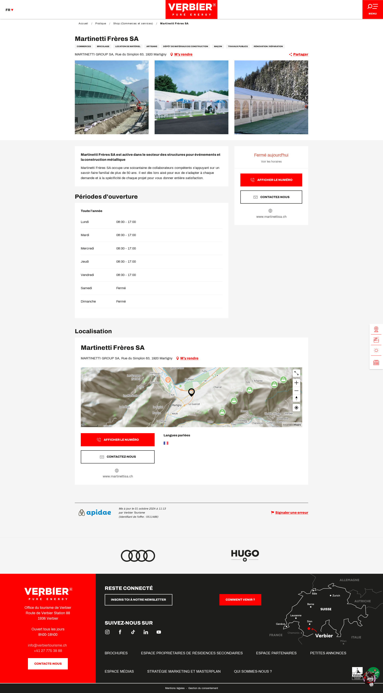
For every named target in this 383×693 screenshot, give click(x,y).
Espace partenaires (276, 653)
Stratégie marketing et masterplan (184, 671)
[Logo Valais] (357, 673)
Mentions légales (175, 688)
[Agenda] (376, 362)
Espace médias (119, 671)
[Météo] (376, 350)
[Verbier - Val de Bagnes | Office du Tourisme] (191, 9)
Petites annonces (328, 653)
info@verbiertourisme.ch (48, 645)
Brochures (116, 653)
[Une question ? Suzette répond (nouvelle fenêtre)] (369, 679)
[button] (112, 97)
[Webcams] (376, 329)
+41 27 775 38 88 (48, 651)
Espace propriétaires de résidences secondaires (192, 653)
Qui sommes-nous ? (253, 671)
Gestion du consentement (203, 688)
